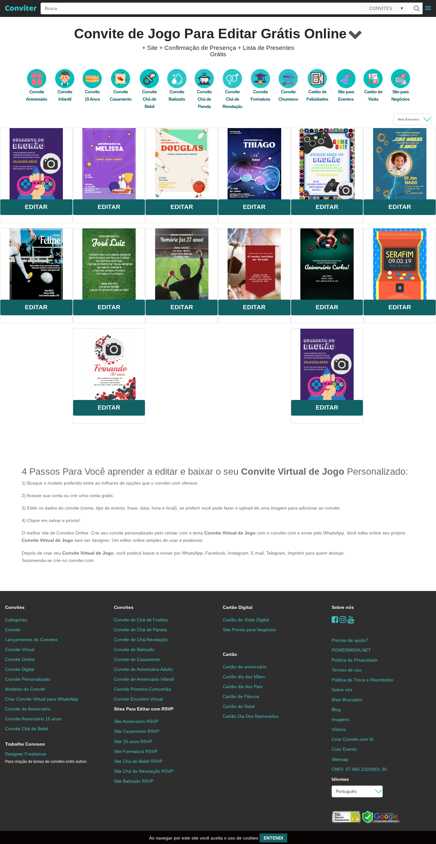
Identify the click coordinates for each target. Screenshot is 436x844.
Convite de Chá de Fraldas (141, 619)
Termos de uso (347, 669)
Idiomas (340, 779)
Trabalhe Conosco (25, 744)
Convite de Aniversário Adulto (143, 669)
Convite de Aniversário (27, 708)
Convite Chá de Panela (204, 99)
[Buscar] (416, 8)
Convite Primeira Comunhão (142, 689)
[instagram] (343, 619)
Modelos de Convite (25, 689)
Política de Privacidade (355, 660)
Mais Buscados (347, 699)
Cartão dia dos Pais (242, 686)
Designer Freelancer (45, 757)
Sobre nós (343, 607)
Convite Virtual (19, 649)
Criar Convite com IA (352, 739)
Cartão (230, 654)
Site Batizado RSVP (134, 781)
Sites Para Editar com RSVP (143, 708)
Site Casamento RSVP (136, 731)
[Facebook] (335, 619)
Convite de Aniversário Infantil (144, 679)
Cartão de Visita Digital (246, 619)
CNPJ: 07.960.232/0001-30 (359, 769)
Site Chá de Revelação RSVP (143, 771)
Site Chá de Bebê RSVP (138, 761)
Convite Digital (19, 669)
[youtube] (351, 619)
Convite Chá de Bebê (149, 99)
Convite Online (20, 659)
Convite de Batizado (134, 649)
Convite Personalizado (27, 679)
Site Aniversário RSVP (136, 721)
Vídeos (339, 729)
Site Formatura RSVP (135, 751)
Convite (12, 629)
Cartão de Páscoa (241, 696)
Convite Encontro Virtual (138, 699)
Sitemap (340, 759)
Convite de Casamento (137, 659)
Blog (336, 709)
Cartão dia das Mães (244, 676)
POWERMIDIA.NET (351, 650)
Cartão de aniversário (245, 666)
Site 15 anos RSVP (133, 741)
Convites (15, 607)
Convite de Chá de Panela (140, 629)
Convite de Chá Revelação (141, 639)
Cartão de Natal (239, 706)
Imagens (340, 719)
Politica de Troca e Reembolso (362, 679)
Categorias (16, 619)
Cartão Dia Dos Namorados (251, 716)
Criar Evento (344, 749)
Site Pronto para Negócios (249, 629)
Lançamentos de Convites (31, 639)
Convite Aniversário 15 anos (33, 718)
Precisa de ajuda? (350, 640)
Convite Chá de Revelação (232, 99)
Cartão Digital (237, 607)
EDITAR (36, 206)
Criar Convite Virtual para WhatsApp (41, 699)
